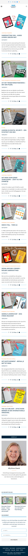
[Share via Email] (19, 53)
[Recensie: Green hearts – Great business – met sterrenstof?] (7, 500)
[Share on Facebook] (10, 53)
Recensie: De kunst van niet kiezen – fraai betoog (20, 507)
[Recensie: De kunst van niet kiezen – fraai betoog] (20, 500)
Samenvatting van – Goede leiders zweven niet (12, 36)
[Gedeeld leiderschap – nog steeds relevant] (14, 300)
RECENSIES (12, 548)
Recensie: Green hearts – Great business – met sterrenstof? (6, 508)
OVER (21, 550)
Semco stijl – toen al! (10, 225)
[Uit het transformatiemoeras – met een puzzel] (14, 69)
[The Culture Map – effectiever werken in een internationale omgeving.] (14, 395)
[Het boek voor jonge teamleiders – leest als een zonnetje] (14, 164)
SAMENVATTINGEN (20, 548)
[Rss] (19, 1)
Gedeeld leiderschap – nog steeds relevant (12, 315)
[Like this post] (8, 53)
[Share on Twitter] (12, 53)
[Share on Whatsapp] (17, 53)
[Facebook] (8, 1)
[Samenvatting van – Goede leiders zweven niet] (14, 21)
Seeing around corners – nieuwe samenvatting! (11, 269)
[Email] (17, 1)
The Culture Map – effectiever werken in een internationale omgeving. (13, 410)
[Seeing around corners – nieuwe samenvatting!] (14, 254)
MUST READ (6, 548)
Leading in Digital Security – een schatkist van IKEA (14, 131)
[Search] (26, 6)
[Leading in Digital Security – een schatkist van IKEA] (14, 116)
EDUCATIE (7, 550)
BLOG (17, 550)
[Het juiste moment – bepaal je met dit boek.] (14, 347)
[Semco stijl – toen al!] (14, 211)
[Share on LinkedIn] (15, 53)
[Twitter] (10, 1)
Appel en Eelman (17, 553)
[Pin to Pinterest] (14, 53)
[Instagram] (12, 1)
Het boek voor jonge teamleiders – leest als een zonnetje (12, 179)
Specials (13, 550)
